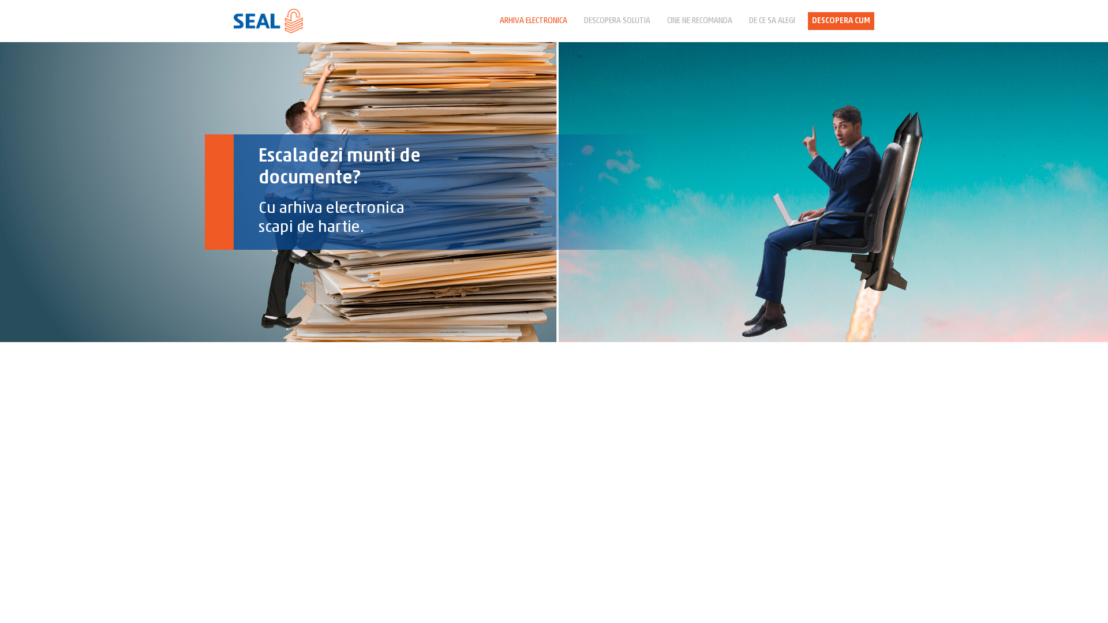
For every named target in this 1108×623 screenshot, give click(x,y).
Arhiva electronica (533, 21)
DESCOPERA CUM (841, 21)
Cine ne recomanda (699, 21)
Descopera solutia (617, 21)
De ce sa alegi (772, 21)
